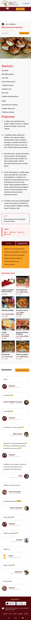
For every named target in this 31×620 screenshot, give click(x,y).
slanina (14, 232)
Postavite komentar (22, 370)
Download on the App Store (11, 603)
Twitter (10, 613)
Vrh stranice (15, 599)
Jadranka (19, 539)
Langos (8, 329)
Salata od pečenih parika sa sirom (8, 285)
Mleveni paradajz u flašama (13, 258)
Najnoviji (8, 243)
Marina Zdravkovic (16, 507)
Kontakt (13, 609)
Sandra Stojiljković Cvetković (12, 402)
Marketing (7, 609)
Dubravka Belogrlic (15, 491)
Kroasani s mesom (22, 306)
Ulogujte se (20, 9)
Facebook (5, 613)
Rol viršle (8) (8, 350)
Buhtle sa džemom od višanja (22, 329)
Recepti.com (3, 609)
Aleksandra (18, 571)
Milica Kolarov (17, 434)
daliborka (12, 587)
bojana (11, 555)
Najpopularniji (22, 243)
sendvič (8, 234)
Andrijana (12, 24)
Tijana (20, 475)
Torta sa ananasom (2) (11, 261)
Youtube (15, 613)
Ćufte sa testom (9, 264)
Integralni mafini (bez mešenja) (14, 255)
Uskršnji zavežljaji (8, 306)
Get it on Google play (21, 603)
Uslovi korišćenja (24, 608)
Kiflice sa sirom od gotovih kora (14, 249)
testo (22, 232)
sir (7, 232)
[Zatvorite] (1, 3)
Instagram (20, 613)
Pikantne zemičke (22, 350)
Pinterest (26, 613)
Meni (15, 618)
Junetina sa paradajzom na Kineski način (15, 252)
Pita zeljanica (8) (22, 285)
